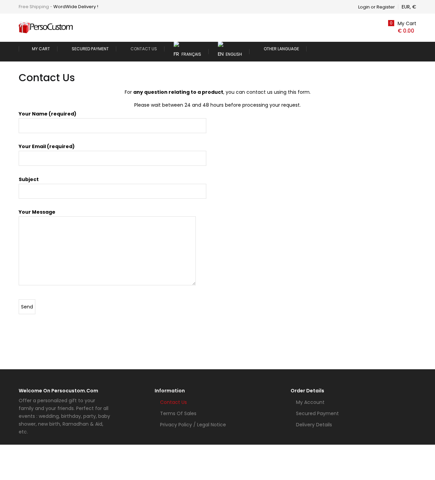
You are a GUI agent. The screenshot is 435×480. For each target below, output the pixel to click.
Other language (281, 49)
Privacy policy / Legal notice (193, 424)
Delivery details (314, 424)
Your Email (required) (47, 146)
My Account (310, 402)
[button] (401, 27)
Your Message (37, 212)
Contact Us (143, 49)
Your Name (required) (47, 113)
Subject (29, 179)
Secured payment (90, 49)
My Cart (41, 49)
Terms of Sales (178, 413)
